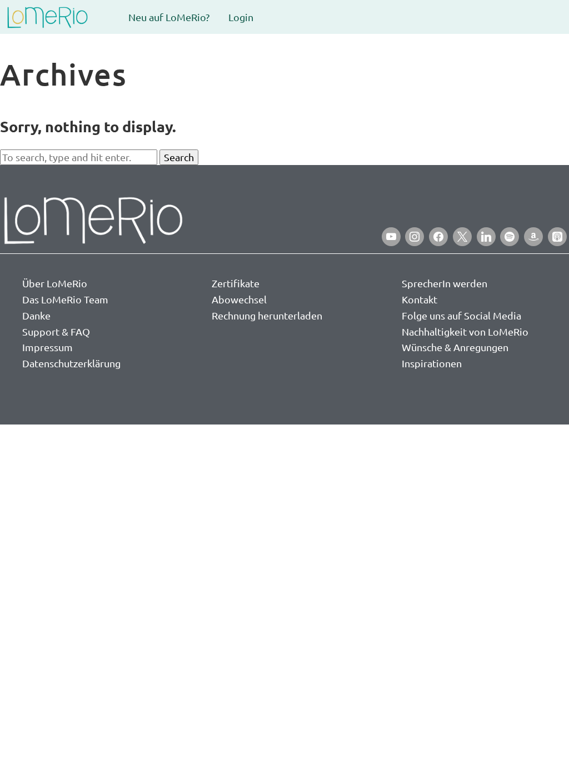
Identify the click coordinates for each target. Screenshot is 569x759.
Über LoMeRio (54, 283)
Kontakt (419, 299)
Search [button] (179, 157)
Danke (36, 315)
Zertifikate (235, 283)
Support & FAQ (56, 331)
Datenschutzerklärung (71, 363)
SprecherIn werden (444, 283)
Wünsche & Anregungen (455, 347)
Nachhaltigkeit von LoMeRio (465, 331)
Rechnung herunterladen (267, 315)
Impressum (47, 347)
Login (240, 17)
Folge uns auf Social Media (461, 315)
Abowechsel (239, 299)
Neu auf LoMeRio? (168, 17)
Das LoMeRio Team (65, 299)
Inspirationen (432, 363)
